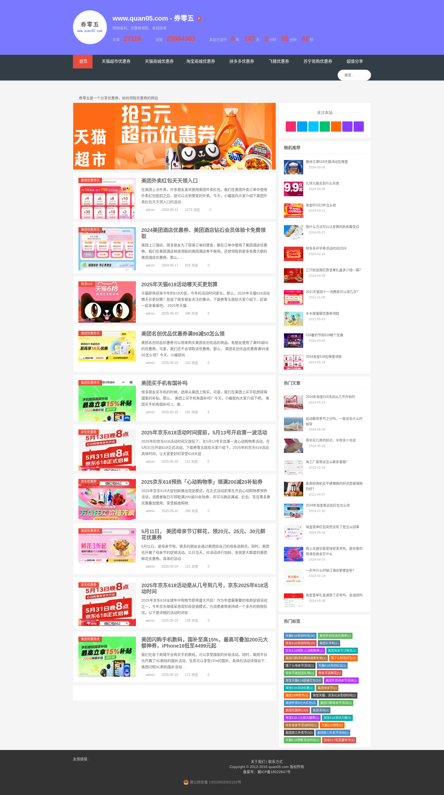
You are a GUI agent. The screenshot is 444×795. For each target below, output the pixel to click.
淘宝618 (86, 284)
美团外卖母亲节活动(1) (341, 680)
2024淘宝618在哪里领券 (324, 357)
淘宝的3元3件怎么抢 (321, 205)
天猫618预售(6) (332, 725)
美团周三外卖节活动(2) (333, 733)
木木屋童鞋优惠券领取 (322, 313)
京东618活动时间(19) (300, 643)
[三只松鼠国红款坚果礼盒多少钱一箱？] (293, 282)
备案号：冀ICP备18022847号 (267, 772)
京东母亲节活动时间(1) (301, 725)
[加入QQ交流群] (347, 126)
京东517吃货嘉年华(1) (339, 740)
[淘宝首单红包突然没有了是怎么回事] (293, 538)
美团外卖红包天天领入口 (169, 181)
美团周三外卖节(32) (299, 733)
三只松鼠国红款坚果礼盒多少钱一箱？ (334, 270)
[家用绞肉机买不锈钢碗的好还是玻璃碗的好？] (293, 495)
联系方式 (275, 762)
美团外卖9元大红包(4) (300, 703)
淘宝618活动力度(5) (337, 718)
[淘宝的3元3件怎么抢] (293, 217)
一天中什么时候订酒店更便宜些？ (331, 570)
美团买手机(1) (329, 643)
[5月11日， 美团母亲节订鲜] (107, 562)
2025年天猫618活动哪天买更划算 (179, 284)
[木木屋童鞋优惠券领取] (293, 325)
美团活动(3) (321, 710)
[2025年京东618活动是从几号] (107, 625)
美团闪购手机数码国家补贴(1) (305, 658)
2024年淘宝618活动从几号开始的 (330, 397)
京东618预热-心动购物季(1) (304, 651)
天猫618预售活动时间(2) (302, 740)
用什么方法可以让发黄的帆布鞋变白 (332, 227)
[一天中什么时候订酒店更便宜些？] (293, 585)
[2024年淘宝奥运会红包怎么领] (293, 517)
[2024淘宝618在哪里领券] (293, 368)
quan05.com (279, 767)
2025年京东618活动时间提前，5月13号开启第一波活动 (204, 432)
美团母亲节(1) (327, 688)
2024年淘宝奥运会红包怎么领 (328, 505)
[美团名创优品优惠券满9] (107, 360)
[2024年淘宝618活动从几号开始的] (293, 408)
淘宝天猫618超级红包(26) (303, 680)
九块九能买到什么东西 (322, 183)
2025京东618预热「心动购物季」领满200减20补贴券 (202, 482)
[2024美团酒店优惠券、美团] (107, 269)
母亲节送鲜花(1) (329, 673)
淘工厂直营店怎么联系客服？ (327, 462)
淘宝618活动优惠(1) (299, 688)
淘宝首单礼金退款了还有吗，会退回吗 (334, 595)
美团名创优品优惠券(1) (335, 636)
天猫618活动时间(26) (300, 636)
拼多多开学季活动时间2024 (326, 248)
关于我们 (258, 762)
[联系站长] (313, 126)
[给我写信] (336, 126)
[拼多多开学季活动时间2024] (293, 260)
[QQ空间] (359, 126)
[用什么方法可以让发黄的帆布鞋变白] (293, 238)
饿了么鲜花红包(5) (343, 658)
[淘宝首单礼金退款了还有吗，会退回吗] (293, 606)
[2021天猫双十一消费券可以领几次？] (293, 303)
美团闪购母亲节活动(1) (336, 703)
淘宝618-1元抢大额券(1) (302, 718)
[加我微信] (325, 126)
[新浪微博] (291, 126)
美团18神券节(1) (296, 695)
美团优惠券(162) (296, 710)
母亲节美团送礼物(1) (299, 673)
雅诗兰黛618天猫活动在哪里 (327, 162)
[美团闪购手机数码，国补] (107, 675)
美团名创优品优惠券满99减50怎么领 (183, 334)
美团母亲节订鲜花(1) (342, 651)
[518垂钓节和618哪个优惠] (293, 346)
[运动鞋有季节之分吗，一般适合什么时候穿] (293, 430)
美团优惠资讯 (90, 180)
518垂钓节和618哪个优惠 (324, 335)
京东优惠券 (88, 432)
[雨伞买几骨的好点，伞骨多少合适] (293, 452)
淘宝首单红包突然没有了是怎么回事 (332, 527)
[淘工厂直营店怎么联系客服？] (293, 473)
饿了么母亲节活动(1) (299, 665)
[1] (174, 136)
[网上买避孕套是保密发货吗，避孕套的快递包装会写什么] (293, 560)
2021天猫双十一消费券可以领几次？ (333, 292)
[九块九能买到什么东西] (293, 195)
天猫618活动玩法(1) (332, 665)
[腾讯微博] (302, 126)
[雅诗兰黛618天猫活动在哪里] (293, 173)
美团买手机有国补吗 (164, 383)
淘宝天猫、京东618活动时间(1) (334, 695)
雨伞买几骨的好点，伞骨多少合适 (331, 440)
